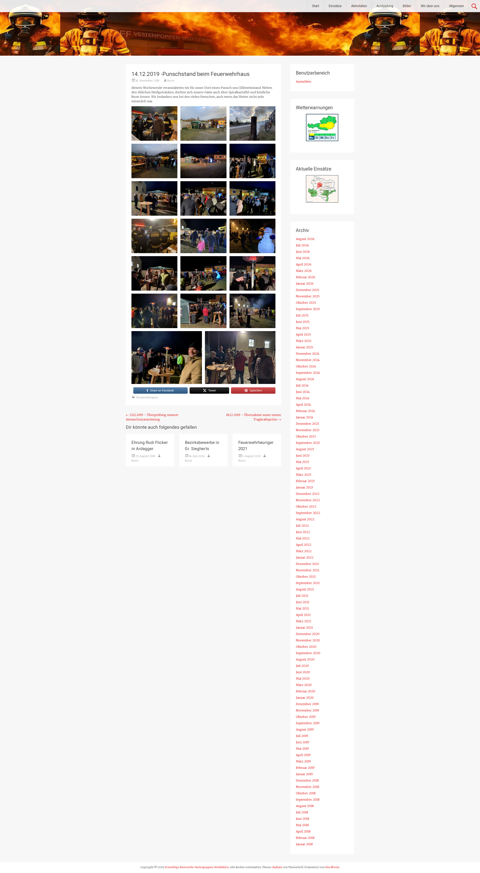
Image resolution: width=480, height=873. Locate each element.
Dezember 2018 (307, 780)
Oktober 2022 (306, 506)
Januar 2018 (304, 844)
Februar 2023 (305, 481)
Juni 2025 (303, 322)
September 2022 (308, 513)
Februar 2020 (305, 691)
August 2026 (305, 239)
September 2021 (308, 583)
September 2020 (308, 653)
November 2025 (308, 296)
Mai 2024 (302, 398)
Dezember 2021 (307, 564)
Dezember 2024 (307, 353)
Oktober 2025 (306, 302)
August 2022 (305, 519)
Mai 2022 (303, 538)
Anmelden (303, 81)
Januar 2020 (305, 697)
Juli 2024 (302, 385)
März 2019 (303, 761)
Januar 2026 (305, 283)
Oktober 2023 (306, 436)
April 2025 (303, 334)
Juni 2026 (303, 252)
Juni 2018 (302, 819)
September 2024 (308, 373)
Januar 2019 (304, 774)
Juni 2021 (302, 602)
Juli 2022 (302, 525)
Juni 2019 (302, 742)
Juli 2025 (302, 315)
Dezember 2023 (307, 424)
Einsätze (335, 6)
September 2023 (308, 443)
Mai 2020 (303, 678)
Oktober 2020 (306, 647)
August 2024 (305, 379)
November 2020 (308, 640)
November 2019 (307, 710)
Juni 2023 (302, 455)
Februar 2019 (305, 768)
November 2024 (308, 360)
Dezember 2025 (307, 290)
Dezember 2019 (307, 704)
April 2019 (303, 755)
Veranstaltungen (147, 397)
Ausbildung (384, 6)
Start (315, 6)
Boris (170, 80)
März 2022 (304, 551)
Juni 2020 (303, 672)
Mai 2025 (302, 328)
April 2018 (303, 831)
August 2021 (305, 589)
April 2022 (303, 545)
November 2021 (307, 570)
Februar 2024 (305, 411)
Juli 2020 (302, 666)
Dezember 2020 (308, 634)
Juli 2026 (302, 245)
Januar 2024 (304, 417)
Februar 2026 (305, 277)
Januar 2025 (304, 347)
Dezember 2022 (308, 494)
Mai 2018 (302, 825)
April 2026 (303, 264)
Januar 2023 (304, 487)
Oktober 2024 (306, 366)
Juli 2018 (302, 812)
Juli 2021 (302, 596)
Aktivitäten (359, 6)
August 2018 (305, 806)
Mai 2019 (302, 748)
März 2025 (303, 341)
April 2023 (303, 468)
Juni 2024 (303, 392)
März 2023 (303, 475)
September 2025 (308, 309)
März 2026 (304, 271)
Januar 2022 (305, 557)
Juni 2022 (303, 532)
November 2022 (308, 500)
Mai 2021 (302, 608)
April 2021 (303, 615)
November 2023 (307, 430)
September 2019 (308, 723)
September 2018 (308, 799)
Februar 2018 (305, 838)
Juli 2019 (302, 736)
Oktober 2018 (306, 793)
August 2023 (305, 449)
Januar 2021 (304, 627)
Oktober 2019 (306, 717)
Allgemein (456, 6)
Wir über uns (430, 6)
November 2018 (307, 787)
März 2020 (304, 685)
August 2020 (305, 659)
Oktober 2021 (306, 576)
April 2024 (303, 404)
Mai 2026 (303, 258)
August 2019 (305, 729)
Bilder (407, 6)
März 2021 (303, 621)
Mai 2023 (302, 462)
